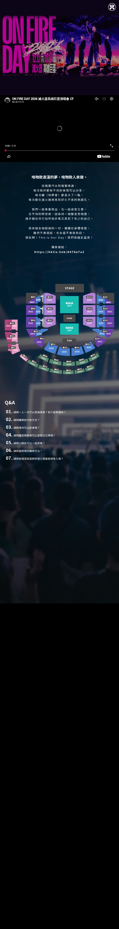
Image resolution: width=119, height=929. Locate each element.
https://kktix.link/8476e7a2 (59, 252)
